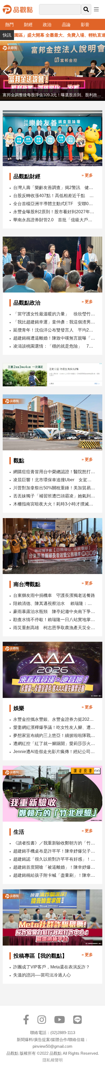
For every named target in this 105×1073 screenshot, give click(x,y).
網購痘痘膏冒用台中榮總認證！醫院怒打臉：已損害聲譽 (54, 472)
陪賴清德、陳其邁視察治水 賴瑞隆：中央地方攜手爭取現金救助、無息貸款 (54, 603)
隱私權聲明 (53, 1060)
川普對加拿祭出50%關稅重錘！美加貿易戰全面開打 (54, 488)
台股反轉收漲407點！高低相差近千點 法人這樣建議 (54, 196)
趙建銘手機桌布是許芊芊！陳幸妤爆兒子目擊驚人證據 (54, 851)
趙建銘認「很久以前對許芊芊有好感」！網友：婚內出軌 (54, 859)
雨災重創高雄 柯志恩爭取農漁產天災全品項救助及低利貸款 (54, 628)
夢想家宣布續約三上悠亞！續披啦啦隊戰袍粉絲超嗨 (54, 735)
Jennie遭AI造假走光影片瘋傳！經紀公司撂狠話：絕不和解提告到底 (54, 752)
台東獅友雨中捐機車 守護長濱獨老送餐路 (54, 595)
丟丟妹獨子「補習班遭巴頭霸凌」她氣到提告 (54, 496)
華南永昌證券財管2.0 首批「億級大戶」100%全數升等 (54, 220)
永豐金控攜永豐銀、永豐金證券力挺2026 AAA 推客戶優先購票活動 (54, 719)
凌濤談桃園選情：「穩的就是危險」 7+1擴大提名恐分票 (54, 346)
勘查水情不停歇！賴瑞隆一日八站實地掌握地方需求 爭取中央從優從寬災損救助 (54, 620)
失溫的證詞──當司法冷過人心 (42, 975)
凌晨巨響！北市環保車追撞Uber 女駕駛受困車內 (54, 480)
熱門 (9, 24)
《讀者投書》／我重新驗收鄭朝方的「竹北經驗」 (54, 843)
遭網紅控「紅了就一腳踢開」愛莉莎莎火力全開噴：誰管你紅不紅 (54, 744)
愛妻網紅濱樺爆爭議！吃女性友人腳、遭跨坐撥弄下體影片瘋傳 (54, 727)
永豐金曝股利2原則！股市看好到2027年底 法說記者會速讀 (54, 212)
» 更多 (87, 175)
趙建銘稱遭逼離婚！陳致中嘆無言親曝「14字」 (54, 338)
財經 (28, 24)
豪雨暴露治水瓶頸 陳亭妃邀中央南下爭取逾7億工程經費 (54, 611)
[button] (98, 71)
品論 (66, 24)
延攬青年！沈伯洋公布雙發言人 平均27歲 (54, 330)
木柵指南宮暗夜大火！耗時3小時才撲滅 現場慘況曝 (54, 504)
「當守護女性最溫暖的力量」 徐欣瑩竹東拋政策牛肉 (54, 314)
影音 (85, 24)
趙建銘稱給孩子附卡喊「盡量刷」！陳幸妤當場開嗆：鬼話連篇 (54, 875)
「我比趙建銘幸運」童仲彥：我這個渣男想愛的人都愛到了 (54, 322)
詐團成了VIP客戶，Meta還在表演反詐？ (51, 967)
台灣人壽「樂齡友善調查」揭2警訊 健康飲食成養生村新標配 (54, 188)
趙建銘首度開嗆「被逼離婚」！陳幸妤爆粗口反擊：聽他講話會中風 (54, 867)
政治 (47, 24)
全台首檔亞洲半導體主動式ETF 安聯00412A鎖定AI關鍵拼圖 (54, 204)
